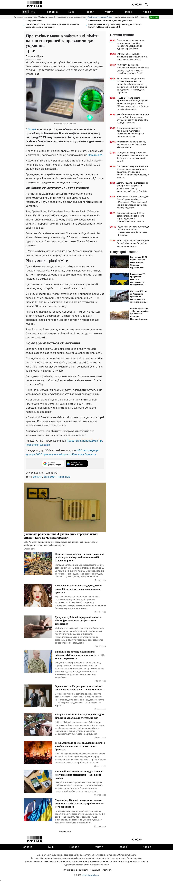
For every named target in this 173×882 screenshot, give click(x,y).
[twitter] (136, 4)
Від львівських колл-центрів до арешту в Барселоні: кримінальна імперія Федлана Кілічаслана (133, 230)
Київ (71, 11)
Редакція (95, 870)
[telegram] (132, 4)
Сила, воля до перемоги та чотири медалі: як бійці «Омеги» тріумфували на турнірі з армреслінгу (130, 44)
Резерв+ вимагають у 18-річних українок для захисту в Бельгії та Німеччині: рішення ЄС (115, 25)
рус (33, 12)
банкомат (50, 476)
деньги (37, 476)
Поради (89, 11)
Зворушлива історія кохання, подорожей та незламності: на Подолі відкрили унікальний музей (132, 156)
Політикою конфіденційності (100, 17)
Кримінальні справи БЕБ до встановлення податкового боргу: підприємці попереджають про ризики (130, 217)
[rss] (139, 4)
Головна (52, 11)
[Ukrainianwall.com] (34, 4)
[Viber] (38, 51)
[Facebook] (28, 51)
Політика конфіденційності (74, 870)
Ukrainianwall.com (90, 875)
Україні (32, 129)
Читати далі (65, 831)
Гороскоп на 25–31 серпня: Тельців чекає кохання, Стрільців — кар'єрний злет (55, 19)
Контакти (107, 870)
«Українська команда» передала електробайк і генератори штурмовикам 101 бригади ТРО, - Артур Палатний (133, 118)
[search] (146, 4)
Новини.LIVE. (96, 155)
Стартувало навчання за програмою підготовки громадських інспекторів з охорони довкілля (130, 132)
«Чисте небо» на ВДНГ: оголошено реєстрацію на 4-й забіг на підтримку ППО (132, 57)
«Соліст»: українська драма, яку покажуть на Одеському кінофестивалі (131, 144)
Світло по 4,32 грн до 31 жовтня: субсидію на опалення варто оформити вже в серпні (52, 25)
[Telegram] (33, 51)
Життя (109, 11)
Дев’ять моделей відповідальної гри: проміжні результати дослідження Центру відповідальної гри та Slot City (132, 187)
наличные (64, 476)
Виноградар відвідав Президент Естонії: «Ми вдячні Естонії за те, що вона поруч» (133, 243)
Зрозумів (154, 17)
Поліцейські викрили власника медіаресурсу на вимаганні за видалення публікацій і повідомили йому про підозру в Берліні (133, 172)
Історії (128, 11)
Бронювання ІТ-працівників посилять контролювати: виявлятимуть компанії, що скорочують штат (113, 19)
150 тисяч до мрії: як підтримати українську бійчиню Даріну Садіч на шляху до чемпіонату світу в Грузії (133, 69)
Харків (147, 11)
